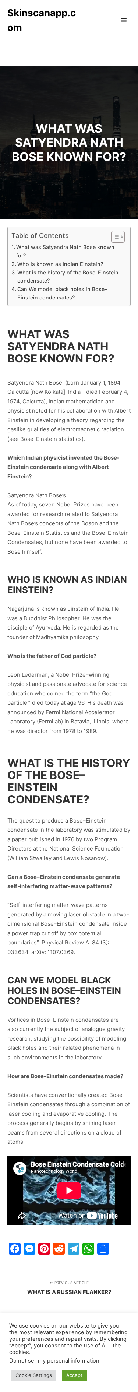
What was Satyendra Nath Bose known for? (65, 251)
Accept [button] (74, 1375)
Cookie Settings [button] (33, 1375)
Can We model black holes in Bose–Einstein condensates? (62, 293)
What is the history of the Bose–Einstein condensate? (67, 276)
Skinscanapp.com (41, 20)
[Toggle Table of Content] (114, 237)
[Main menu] (124, 20)
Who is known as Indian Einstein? (60, 264)
